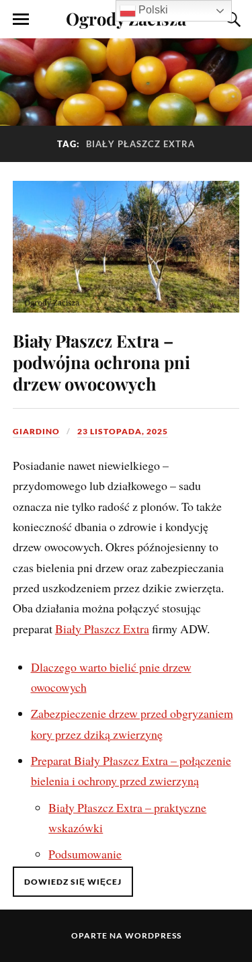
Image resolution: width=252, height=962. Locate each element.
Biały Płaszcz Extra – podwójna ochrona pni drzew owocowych (101, 362)
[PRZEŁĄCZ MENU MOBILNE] (21, 19)
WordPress (153, 935)
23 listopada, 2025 (122, 431)
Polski (152, 9)
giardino (36, 431)
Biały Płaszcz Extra (102, 628)
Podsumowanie (85, 854)
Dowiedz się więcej (73, 882)
